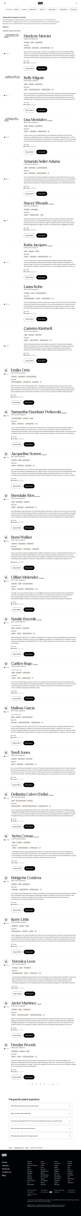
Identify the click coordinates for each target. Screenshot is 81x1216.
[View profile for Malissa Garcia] (6, 708)
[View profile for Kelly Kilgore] (13, 85)
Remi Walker (21, 537)
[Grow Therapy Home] (40, 3)
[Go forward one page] (58, 1084)
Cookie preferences (71, 1192)
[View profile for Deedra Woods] (6, 1045)
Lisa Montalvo (35, 120)
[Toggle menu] (18, 9)
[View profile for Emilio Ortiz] (6, 370)
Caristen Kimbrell (38, 328)
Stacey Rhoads (36, 203)
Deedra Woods (23, 1045)
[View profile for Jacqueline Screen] (6, 454)
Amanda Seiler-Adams (42, 161)
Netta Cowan (22, 836)
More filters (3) (74, 9)
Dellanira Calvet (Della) (29, 794)
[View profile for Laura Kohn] (13, 294)
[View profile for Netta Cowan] (6, 836)
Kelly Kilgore (34, 78)
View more (6, 27)
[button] (16, 625)
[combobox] (16, 9)
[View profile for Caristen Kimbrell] (13, 335)
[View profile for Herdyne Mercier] (13, 43)
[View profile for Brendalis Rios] (6, 495)
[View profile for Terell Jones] (6, 752)
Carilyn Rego (21, 663)
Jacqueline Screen (26, 454)
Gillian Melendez (25, 577)
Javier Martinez (23, 1003)
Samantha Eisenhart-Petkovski (36, 412)
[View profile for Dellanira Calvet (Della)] (6, 794)
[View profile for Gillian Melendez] (6, 577)
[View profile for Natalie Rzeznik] (6, 619)
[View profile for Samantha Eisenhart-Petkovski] (6, 412)
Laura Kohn (33, 287)
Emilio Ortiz (20, 370)
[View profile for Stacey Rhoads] (13, 210)
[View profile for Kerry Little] (6, 919)
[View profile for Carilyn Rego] (6, 663)
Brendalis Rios (22, 495)
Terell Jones (20, 752)
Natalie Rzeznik (23, 619)
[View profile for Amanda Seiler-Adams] (13, 168)
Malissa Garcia (23, 708)
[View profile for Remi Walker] (6, 537)
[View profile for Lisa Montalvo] (13, 127)
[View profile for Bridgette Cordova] (6, 878)
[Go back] (5, 3)
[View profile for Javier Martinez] (6, 1003)
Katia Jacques (35, 245)
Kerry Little (20, 919)
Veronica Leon (23, 961)
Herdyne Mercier (37, 36)
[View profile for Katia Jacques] (13, 252)
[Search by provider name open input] (76, 3)
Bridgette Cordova (26, 878)
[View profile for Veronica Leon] (6, 961)
